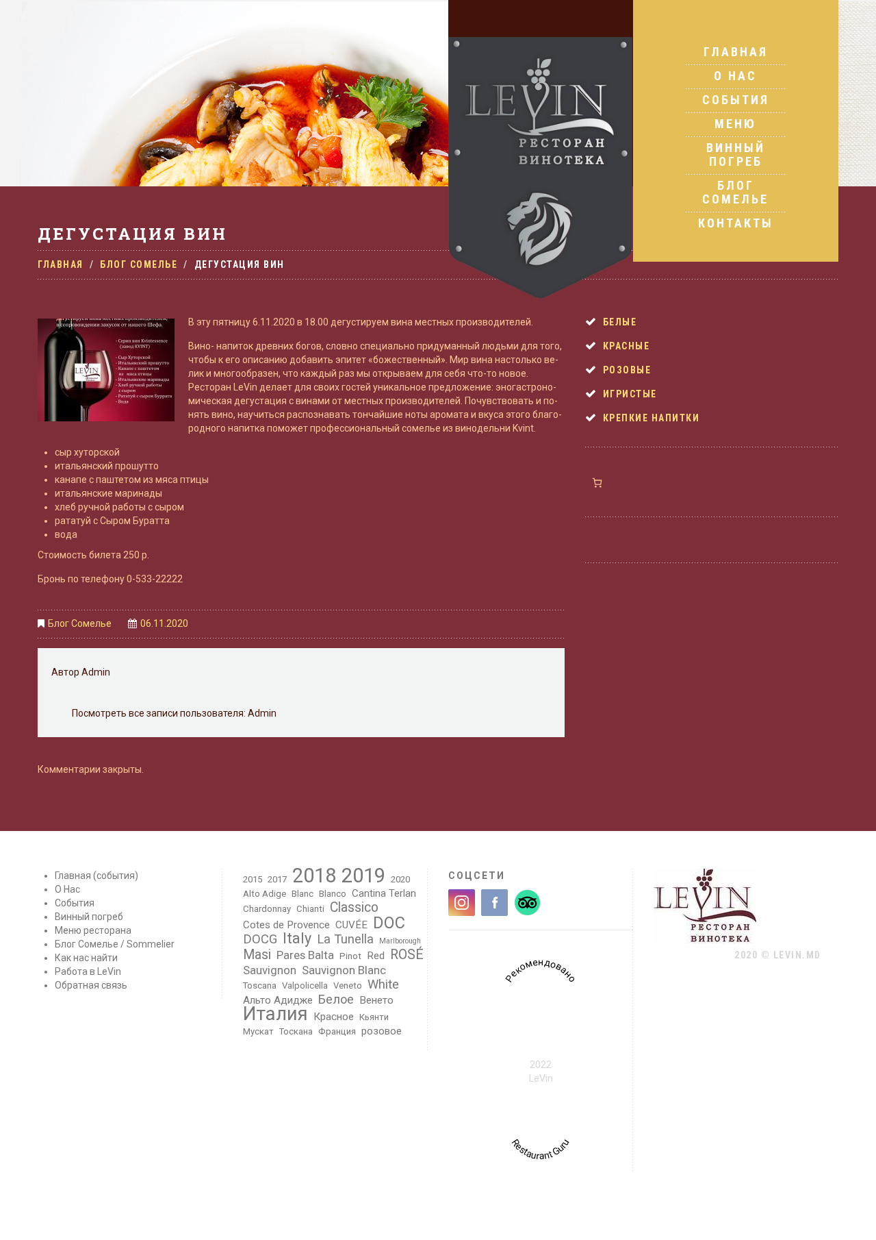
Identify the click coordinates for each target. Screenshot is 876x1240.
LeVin (541, 1078)
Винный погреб (735, 154)
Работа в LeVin (88, 971)
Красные (626, 345)
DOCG (260, 939)
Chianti (310, 909)
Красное (333, 1016)
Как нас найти (86, 957)
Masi (257, 955)
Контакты (735, 223)
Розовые (627, 369)
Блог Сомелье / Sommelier (115, 944)
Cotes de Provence (286, 925)
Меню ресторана (93, 930)
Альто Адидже (278, 1000)
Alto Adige (264, 894)
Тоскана (296, 1031)
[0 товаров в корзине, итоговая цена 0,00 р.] (597, 483)
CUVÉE (351, 925)
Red (376, 956)
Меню (735, 123)
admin (95, 672)
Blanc (302, 894)
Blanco (332, 894)
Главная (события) (96, 875)
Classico (354, 908)
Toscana (259, 985)
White (383, 984)
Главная (736, 52)
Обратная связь (91, 985)
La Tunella (345, 939)
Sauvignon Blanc (344, 970)
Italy (297, 938)
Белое (336, 999)
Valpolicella (305, 985)
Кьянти (374, 1017)
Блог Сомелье (735, 192)
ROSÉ (407, 955)
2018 (314, 875)
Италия (275, 1014)
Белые (620, 322)
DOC (389, 923)
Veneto (347, 985)
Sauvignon (269, 970)
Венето (376, 1000)
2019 (363, 875)
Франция (337, 1031)
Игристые (630, 393)
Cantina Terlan (384, 893)
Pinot (350, 956)
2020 (400, 879)
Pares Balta (305, 955)
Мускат (258, 1031)
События (735, 99)
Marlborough (400, 941)
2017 (277, 879)
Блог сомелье (138, 264)
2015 (252, 879)
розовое (381, 1031)
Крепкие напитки (651, 417)
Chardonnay (267, 909)
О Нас (735, 76)
